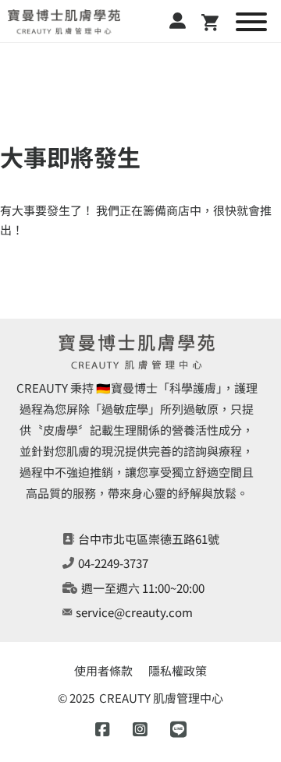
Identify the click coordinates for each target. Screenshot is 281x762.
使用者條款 (103, 670)
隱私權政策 (177, 670)
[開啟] (251, 21)
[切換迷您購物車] (210, 22)
